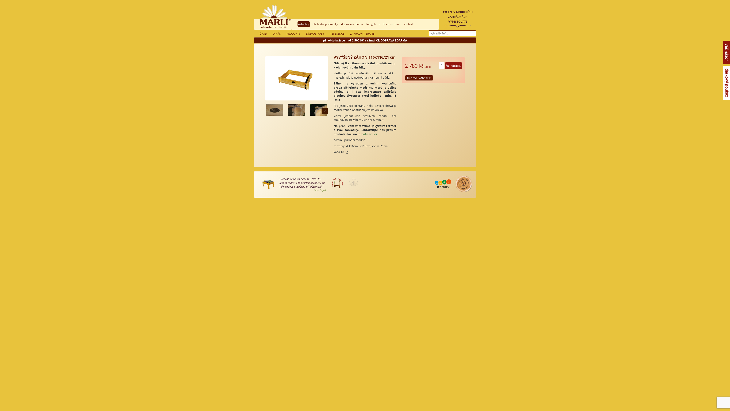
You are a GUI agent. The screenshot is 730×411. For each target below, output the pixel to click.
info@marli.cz (367, 134)
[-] (274, 110)
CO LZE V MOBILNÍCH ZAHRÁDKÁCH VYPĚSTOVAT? (458, 16)
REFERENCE (337, 33)
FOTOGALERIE (373, 24)
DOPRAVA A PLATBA (352, 24)
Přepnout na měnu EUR (419, 77)
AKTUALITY (303, 24)
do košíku (456, 66)
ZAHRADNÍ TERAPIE (362, 33)
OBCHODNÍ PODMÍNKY (325, 24)
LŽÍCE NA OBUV (391, 24)
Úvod (263, 33)
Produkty (293, 33)
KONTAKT (408, 24)
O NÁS (277, 33)
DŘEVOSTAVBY (315, 33)
